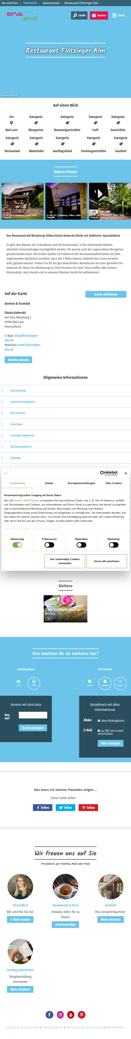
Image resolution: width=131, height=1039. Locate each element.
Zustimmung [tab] (17, 483)
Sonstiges (16, 424)
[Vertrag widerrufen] (20, 951)
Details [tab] (49, 483)
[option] (22, 202)
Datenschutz (31, 1027)
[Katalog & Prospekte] (65, 886)
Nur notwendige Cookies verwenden (65, 561)
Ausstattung (17, 390)
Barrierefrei (17, 413)
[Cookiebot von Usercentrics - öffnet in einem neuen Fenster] (103, 473)
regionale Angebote (22, 402)
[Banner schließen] (126, 473)
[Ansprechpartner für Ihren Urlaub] (110, 886)
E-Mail (88, 730)
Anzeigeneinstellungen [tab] (81, 483)
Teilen (45, 808)
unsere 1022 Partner (26, 500)
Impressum (13, 1027)
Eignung (15, 458)
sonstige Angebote (22, 435)
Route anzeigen (33, 728)
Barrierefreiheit (115, 1027)
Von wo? (7, 716)
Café (48, 619)
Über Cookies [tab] (114, 483)
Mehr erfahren (110, 919)
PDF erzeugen (110, 743)
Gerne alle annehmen (106, 561)
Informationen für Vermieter (84, 1027)
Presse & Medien (52, 1027)
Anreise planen (18, 360)
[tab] (18, 683)
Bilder (88, 720)
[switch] (49, 545)
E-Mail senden (20, 919)
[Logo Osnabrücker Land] (26, 15)
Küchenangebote (21, 447)
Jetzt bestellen (65, 925)
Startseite (30, 3)
